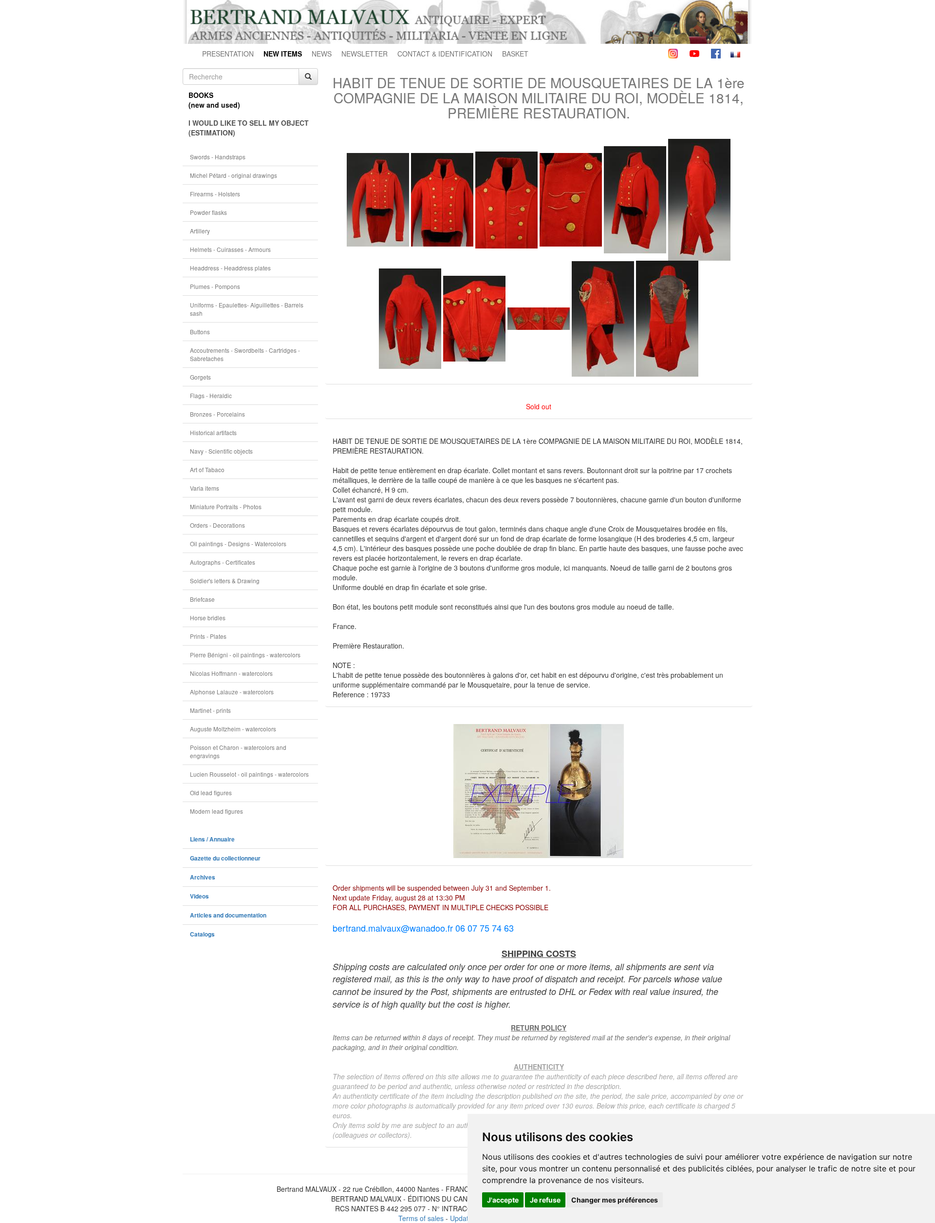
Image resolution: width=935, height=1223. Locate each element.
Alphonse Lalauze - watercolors (232, 692)
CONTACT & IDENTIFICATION (444, 53)
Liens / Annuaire (212, 839)
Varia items (204, 488)
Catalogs (202, 934)
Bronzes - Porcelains (217, 414)
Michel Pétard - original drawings (233, 175)
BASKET (515, 53)
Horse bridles (207, 617)
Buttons (200, 331)
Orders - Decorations (217, 525)
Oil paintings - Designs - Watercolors (238, 543)
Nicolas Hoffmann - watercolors (231, 673)
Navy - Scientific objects (221, 451)
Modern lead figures (216, 811)
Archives (202, 877)
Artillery (200, 231)
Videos (199, 896)
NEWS (322, 53)
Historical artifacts (213, 432)
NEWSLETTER (364, 53)
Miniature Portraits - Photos (226, 506)
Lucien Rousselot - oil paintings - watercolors (249, 774)
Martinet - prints (210, 710)
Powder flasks (208, 212)
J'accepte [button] (503, 1200)
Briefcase (202, 599)
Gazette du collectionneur (225, 858)
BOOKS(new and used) (214, 100)
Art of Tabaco (207, 469)
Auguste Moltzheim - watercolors (233, 729)
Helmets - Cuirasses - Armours (230, 249)
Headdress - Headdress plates (230, 268)
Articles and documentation (228, 915)
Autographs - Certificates (222, 562)
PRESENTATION (228, 53)
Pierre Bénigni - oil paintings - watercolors (245, 654)
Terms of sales (421, 1218)
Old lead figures (211, 792)
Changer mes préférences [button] (614, 1200)
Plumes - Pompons (215, 286)
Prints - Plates (208, 636)
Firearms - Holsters (215, 194)
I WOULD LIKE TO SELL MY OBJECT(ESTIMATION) (248, 127)
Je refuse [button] (545, 1200)
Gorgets (200, 377)
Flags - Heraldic (211, 395)
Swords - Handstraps (217, 157)
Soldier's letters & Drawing (225, 580)
